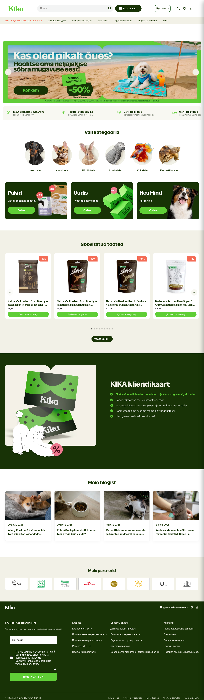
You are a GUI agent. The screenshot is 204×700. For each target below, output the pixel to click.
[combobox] (75, 8)
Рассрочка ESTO (81, 645)
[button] (191, 8)
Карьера (76, 622)
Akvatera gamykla (171, 698)
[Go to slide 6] (104, 328)
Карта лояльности (82, 628)
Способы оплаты (119, 622)
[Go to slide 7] (107, 328)
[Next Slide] (196, 72)
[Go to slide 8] (109, 328)
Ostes (21, 210)
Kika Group (113, 698)
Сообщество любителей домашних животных (135, 651)
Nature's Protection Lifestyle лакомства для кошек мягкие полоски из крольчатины (77, 303)
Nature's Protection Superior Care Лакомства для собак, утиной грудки (175, 303)
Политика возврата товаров (87, 640)
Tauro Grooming (192, 698)
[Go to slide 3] (97, 328)
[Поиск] (109, 8)
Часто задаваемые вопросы (179, 628)
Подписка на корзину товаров (126, 640)
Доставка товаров (120, 645)
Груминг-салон (172, 645)
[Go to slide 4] (99, 328)
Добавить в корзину (28, 314)
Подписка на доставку (84, 651)
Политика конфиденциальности (89, 634)
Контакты (169, 622)
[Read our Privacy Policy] (55, 669)
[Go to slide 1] (91, 328)
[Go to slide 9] (112, 328)
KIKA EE (38, 697)
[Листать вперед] (194, 292)
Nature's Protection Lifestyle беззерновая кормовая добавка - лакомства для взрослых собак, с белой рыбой (28, 303)
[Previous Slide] (8, 72)
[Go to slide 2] (94, 328)
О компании (170, 634)
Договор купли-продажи (123, 628)
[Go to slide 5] (102, 328)
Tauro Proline (152, 698)
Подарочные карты (174, 640)
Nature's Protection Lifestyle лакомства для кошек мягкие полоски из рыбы (126, 303)
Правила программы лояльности (181, 651)
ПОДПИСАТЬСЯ (33, 676)
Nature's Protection (132, 698)
